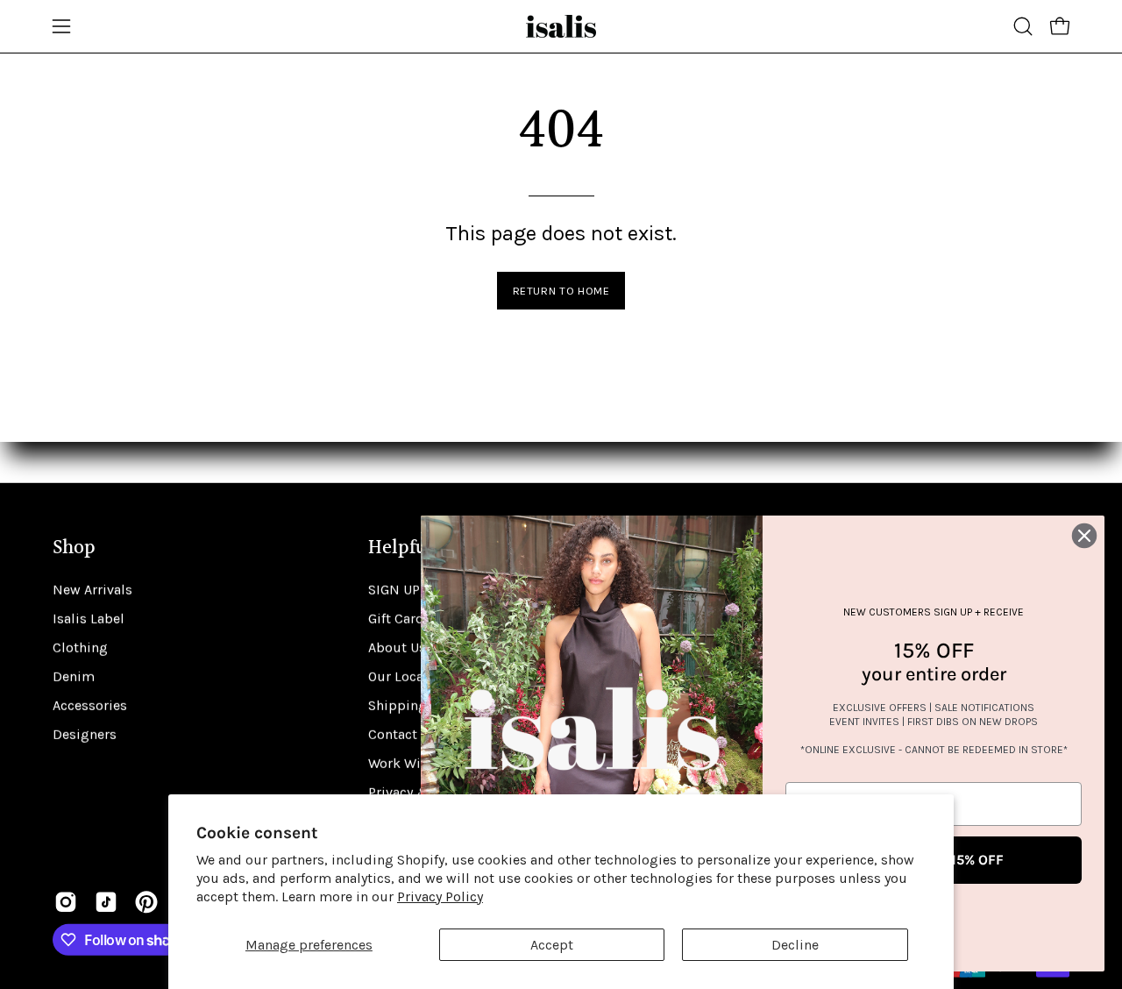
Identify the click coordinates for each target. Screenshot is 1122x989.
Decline (795, 944)
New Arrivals (92, 589)
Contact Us (402, 734)
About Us (397, 647)
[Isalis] (561, 26)
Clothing (80, 647)
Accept (551, 944)
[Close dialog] (1084, 536)
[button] (1023, 26)
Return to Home (561, 290)
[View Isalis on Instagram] (66, 902)
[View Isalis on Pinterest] (146, 902)
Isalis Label (88, 618)
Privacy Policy (440, 896)
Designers (85, 734)
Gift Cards (399, 618)
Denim (74, 676)
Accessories (90, 705)
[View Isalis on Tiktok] (106, 902)
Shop (74, 548)
